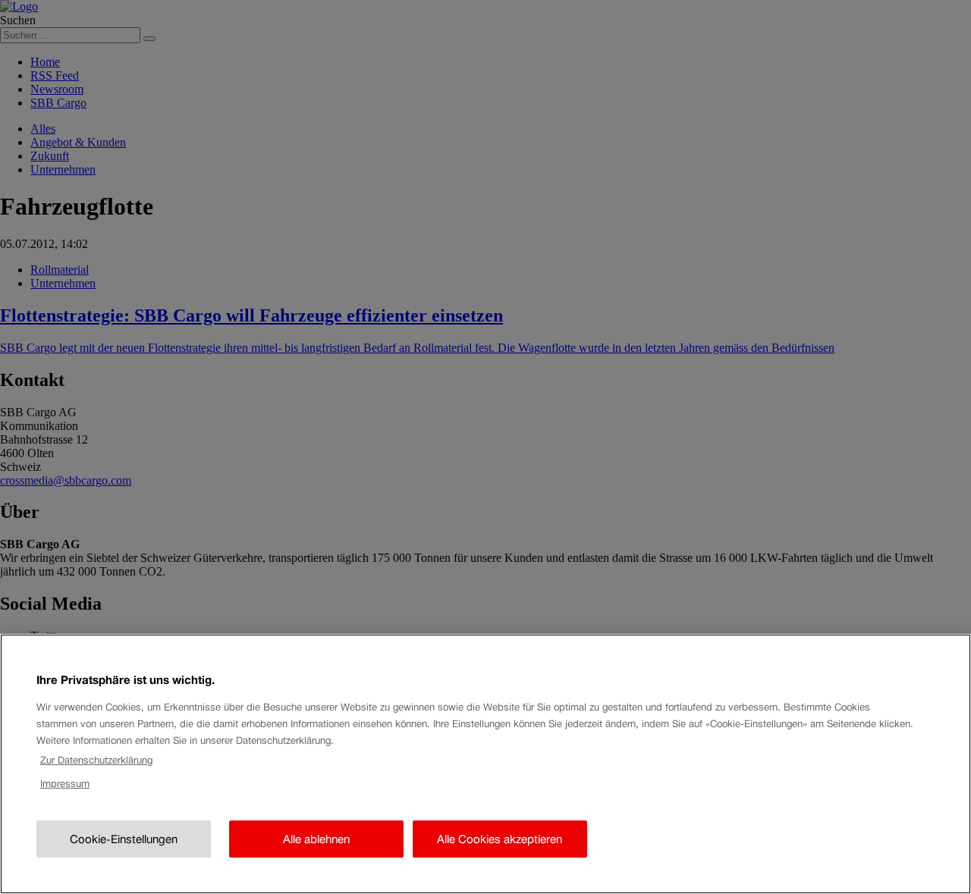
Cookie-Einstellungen (124, 839)
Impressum (65, 783)
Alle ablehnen (316, 839)
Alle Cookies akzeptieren (499, 839)
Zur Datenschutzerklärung (96, 760)
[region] (485, 764)
